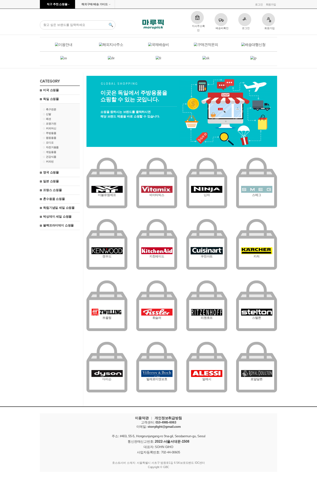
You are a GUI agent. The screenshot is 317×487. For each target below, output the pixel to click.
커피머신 (51, 128)
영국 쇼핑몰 (51, 172)
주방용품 (51, 133)
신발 (48, 114)
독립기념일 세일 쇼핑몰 (59, 207)
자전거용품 (52, 147)
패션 (48, 118)
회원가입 (271, 4)
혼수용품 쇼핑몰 (54, 199)
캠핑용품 (51, 137)
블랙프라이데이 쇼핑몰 (58, 225)
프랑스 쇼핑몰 (52, 190)
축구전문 (51, 109)
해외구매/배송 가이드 (95, 4)
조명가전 (51, 123)
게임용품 (51, 152)
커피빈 (50, 161)
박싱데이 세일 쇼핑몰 (57, 216)
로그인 (259, 4)
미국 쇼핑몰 (51, 90)
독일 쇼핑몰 (51, 99)
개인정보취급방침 (168, 418)
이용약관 (142, 418)
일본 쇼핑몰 (51, 181)
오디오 (50, 142)
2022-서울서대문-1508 (172, 441)
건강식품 (51, 156)
